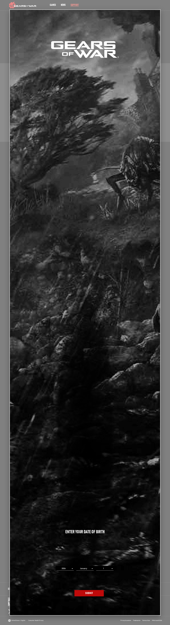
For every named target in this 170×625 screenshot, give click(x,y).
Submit (89, 593)
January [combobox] (83, 568)
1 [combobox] (103, 568)
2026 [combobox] (64, 568)
